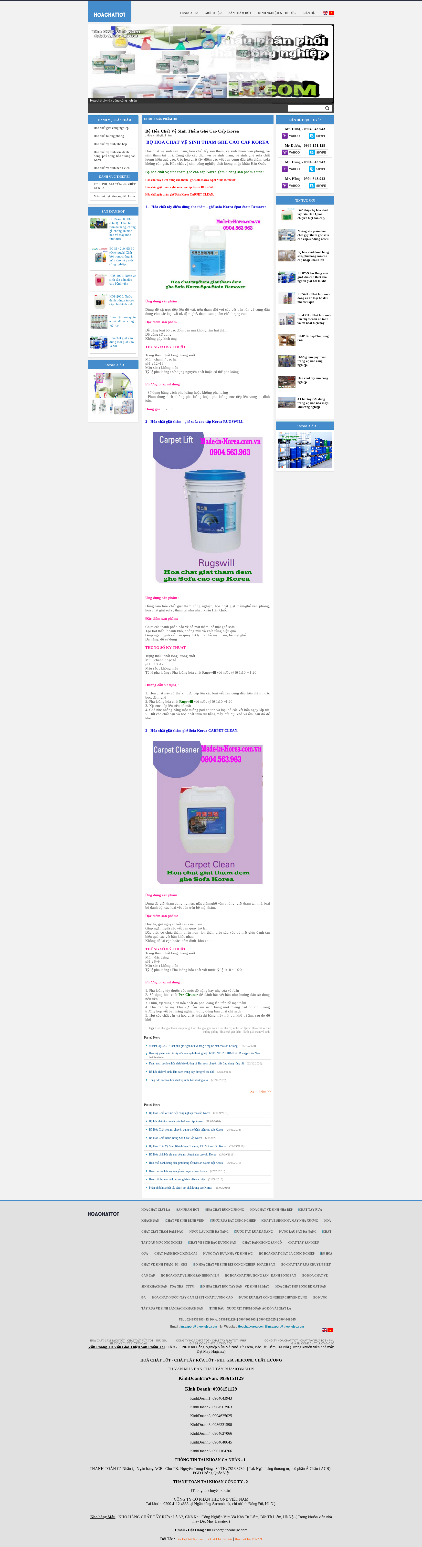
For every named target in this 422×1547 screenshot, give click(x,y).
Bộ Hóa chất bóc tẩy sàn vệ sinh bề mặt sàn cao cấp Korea (182, 1154)
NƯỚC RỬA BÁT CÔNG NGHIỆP (233, 1220)
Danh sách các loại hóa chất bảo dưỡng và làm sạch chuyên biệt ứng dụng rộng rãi (196, 1063)
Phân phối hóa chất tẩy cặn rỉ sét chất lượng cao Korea (180, 1187)
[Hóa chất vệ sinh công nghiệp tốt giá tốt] (305, 467)
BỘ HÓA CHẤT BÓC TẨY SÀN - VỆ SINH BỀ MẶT (235, 1286)
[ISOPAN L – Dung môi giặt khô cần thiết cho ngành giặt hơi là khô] (286, 281)
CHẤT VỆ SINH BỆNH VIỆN (185, 1220)
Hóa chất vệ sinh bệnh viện (112, 168)
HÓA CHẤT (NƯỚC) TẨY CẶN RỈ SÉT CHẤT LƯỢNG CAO (192, 1297)
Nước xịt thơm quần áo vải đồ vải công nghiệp (122, 321)
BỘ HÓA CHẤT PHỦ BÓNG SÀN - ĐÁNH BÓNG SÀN (260, 1275)
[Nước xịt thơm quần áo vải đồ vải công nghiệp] (100, 328)
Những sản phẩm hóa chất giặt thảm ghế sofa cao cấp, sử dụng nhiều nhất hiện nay (313, 237)
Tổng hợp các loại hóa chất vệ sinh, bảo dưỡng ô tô (178, 1080)
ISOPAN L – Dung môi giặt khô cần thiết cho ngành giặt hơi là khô (312, 277)
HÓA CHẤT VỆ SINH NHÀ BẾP (271, 1209)
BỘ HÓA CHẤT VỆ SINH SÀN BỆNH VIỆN (190, 1275)
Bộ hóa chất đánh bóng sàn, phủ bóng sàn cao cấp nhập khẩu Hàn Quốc (313, 258)
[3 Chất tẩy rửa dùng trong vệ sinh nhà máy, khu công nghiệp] (286, 407)
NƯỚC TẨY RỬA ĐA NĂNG (254, 1231)
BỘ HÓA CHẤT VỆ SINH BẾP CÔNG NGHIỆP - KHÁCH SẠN (234, 1264)
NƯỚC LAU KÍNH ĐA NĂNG (209, 1231)
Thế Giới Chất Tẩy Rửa (218, 1539)
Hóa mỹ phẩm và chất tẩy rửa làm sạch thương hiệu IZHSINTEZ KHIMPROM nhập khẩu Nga (204, 1053)
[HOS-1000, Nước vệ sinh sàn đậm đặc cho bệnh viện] (100, 286)
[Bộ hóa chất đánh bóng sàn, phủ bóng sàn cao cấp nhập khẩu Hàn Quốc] (286, 260)
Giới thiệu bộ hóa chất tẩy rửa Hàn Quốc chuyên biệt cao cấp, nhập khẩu (312, 216)
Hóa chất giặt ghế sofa (204, 1028)
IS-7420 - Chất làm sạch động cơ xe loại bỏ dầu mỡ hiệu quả (313, 298)
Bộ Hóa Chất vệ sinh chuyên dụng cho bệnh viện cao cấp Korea (186, 1129)
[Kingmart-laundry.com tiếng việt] (331, 14)
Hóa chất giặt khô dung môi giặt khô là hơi (121, 342)
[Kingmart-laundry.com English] (325, 14)
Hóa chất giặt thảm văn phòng (172, 1028)
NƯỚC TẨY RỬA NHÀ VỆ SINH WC (228, 1253)
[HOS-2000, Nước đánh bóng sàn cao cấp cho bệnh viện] (100, 308)
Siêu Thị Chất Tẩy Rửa (189, 1539)
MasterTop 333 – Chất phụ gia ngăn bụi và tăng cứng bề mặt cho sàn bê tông (193, 1046)
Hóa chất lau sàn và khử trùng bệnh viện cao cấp (177, 1179)
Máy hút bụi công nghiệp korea (115, 196)
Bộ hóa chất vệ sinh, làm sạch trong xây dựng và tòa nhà (181, 1071)
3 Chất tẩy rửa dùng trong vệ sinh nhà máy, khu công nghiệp (312, 403)
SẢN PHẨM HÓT (188, 1209)
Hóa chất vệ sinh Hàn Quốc (234, 1028)
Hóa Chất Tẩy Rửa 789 (248, 1539)
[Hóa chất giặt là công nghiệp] (113, 414)
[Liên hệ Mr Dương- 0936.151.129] (291, 152)
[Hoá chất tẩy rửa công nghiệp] (286, 388)
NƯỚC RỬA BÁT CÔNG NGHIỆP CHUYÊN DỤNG (273, 1297)
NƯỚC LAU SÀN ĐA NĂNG (297, 1231)
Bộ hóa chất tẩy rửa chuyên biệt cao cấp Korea (175, 1121)
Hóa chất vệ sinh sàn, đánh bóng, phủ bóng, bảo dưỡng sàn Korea (115, 156)
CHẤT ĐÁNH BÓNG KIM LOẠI (175, 1253)
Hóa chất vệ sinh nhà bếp (110, 144)
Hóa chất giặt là (155, 1209)
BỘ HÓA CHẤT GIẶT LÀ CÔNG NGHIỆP (287, 1253)
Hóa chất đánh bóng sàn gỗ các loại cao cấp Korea (178, 1171)
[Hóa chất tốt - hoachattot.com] (107, 10)
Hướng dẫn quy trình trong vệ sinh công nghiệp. (311, 361)
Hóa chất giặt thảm (230, 1031)
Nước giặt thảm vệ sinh (256, 1031)
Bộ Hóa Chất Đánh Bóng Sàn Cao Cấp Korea (175, 1138)
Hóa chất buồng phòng (109, 136)
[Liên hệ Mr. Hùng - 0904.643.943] (291, 136)
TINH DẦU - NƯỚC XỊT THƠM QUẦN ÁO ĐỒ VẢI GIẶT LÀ (250, 1308)
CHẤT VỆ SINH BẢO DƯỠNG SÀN (212, 1242)
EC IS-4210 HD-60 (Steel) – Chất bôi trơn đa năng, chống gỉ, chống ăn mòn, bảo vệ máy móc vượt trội (122, 228)
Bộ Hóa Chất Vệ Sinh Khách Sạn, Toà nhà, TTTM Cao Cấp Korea (187, 1146)
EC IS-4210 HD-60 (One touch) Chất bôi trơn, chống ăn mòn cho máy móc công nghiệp (121, 256)
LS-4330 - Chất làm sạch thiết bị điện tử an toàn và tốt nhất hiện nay (314, 319)
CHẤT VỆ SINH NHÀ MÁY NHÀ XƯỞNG (290, 1220)
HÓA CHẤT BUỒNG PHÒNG (225, 1209)
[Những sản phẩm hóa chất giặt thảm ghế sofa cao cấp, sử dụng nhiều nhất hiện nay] (286, 240)
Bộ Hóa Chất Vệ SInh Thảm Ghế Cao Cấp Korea (192, 131)
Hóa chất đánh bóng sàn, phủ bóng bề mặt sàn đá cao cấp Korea (186, 1163)
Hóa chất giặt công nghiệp (111, 128)
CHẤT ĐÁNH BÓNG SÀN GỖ (262, 1242)
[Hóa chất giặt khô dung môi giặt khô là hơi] (100, 347)
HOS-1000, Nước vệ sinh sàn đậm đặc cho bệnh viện (122, 279)
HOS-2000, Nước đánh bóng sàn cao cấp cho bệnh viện (121, 300)
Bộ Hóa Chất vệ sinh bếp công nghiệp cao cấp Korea (179, 1113)
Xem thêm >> (260, 1091)
